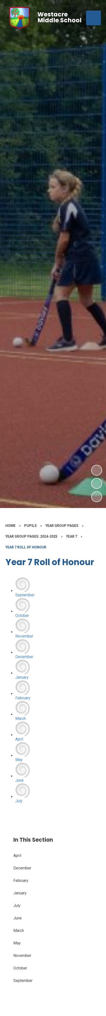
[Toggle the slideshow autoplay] (96, 496)
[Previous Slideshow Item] (96, 483)
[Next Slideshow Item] (96, 470)
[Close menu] (93, 18)
